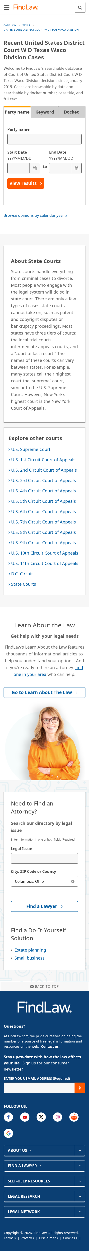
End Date (61, 155)
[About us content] (80, 1150)
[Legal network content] (80, 1211)
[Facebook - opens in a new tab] (8, 1117)
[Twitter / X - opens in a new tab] (41, 1117)
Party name (18, 129)
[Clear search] (72, 881)
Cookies (69, 1238)
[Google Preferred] (8, 1133)
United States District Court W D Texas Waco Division (41, 29)
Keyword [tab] (44, 112)
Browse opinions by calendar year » (35, 215)
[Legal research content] (80, 1196)
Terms (9, 1238)
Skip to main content (44, 5)
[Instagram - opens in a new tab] (57, 1117)
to (44, 166)
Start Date (19, 155)
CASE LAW (10, 25)
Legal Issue (21, 848)
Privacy (26, 1238)
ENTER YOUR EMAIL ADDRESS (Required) (37, 1078)
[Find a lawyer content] (80, 1166)
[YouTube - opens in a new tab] (24, 1117)
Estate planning (30, 950)
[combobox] (44, 858)
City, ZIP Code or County (33, 871)
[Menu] (6, 7)
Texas (26, 25)
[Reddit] (74, 1117)
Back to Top (47, 986)
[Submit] (80, 1088)
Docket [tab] (72, 112)
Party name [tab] (17, 112)
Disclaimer (47, 1238)
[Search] (80, 7)
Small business (29, 958)
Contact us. (50, 1046)
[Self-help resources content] (80, 1181)
